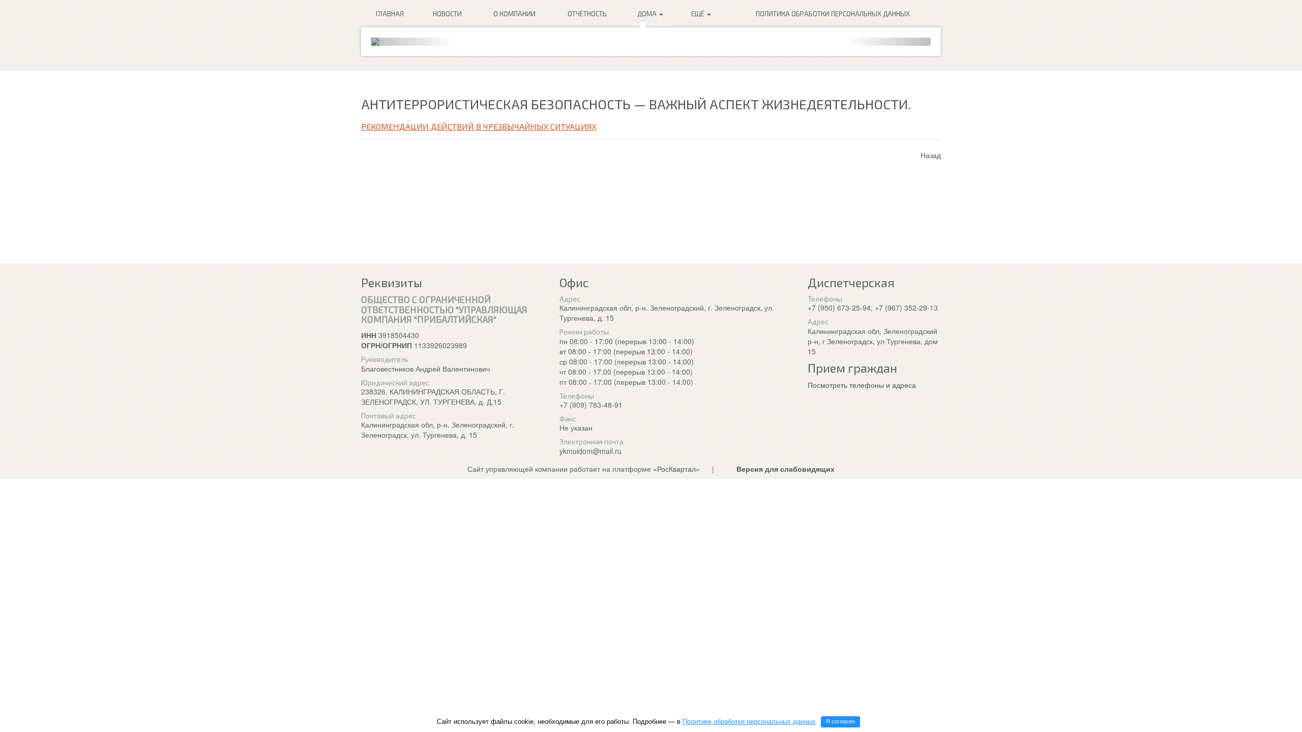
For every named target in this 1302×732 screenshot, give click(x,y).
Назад (931, 155)
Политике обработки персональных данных (749, 721)
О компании (514, 14)
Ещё (698, 14)
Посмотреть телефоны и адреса (862, 385)
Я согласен (840, 721)
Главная (390, 14)
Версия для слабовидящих (785, 469)
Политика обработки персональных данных (833, 14)
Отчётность (587, 14)
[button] (413, 42)
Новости (447, 14)
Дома (647, 14)
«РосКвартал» (676, 469)
